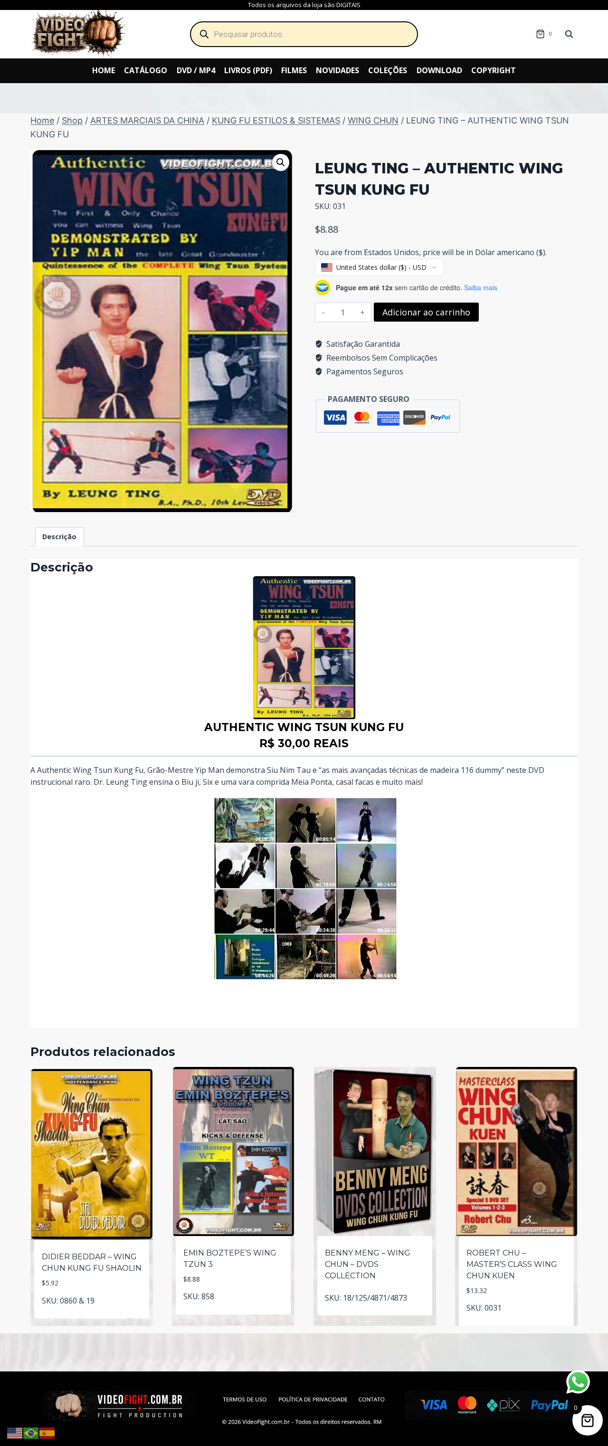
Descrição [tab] (59, 536)
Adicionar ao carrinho (426, 312)
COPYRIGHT (493, 70)
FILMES (294, 70)
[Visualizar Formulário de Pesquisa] (569, 34)
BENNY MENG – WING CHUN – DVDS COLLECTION (367, 1264)
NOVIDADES (337, 70)
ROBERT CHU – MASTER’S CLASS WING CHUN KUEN (511, 1264)
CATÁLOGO (145, 70)
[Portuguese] (31, 1432)
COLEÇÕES (387, 70)
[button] (280, 162)
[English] (15, 1432)
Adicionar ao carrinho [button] (91, 1316)
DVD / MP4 (196, 70)
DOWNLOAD (439, 70)
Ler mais (374, 1320)
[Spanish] (47, 1432)
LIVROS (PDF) (248, 70)
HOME (103, 70)
